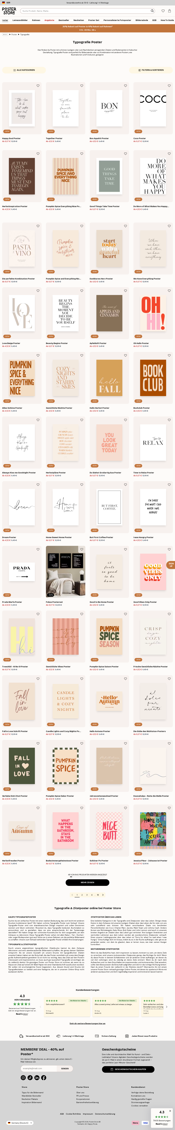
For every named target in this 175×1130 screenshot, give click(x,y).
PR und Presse (82, 1096)
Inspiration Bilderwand (32, 1102)
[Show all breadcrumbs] (5, 34)
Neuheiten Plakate (30, 1099)
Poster (14, 34)
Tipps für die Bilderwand (32, 1092)
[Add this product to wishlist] (38, 85)
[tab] (163, 11)
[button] (162, 1118)
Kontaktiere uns (138, 1096)
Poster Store (93, 1122)
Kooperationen (83, 1099)
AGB (62, 1114)
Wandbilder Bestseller (31, 1096)
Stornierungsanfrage (140, 1102)
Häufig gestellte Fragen (141, 1099)
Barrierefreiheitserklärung (87, 1102)
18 (98, 895)
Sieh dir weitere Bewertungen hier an (87, 1023)
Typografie (24, 34)
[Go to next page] (102, 894)
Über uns (80, 1092)
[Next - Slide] (166, 1007)
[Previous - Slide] (40, 1007)
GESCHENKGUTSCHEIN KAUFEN (130, 1069)
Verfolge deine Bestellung (142, 1092)
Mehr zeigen (87, 882)
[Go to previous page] (72, 894)
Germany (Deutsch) (19, 1123)
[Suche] (152, 11)
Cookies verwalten (139, 1105)
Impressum (88, 1114)
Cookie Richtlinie (73, 1114)
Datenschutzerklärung (105, 1114)
